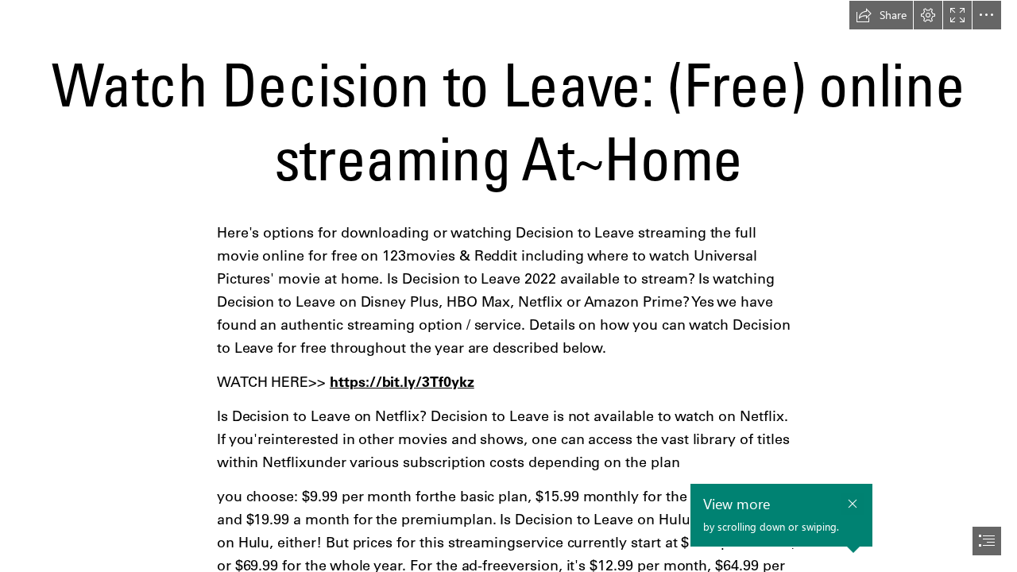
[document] (508, 286)
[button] (881, 15)
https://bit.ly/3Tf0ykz (402, 382)
